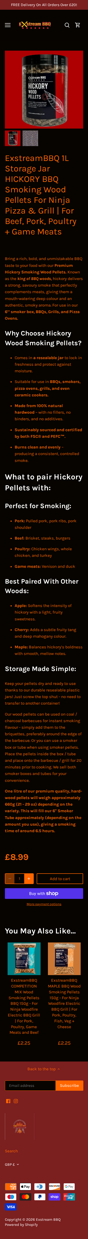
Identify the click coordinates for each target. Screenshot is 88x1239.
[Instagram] (16, 1101)
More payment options (44, 904)
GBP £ (10, 1164)
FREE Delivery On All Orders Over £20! (44, 4)
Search (11, 1150)
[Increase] (28, 879)
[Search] (67, 25)
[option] (13, 138)
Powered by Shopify (21, 1224)
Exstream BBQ (48, 1219)
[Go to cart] (78, 25)
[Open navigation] (8, 25)
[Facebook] (8, 1101)
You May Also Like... (40, 930)
